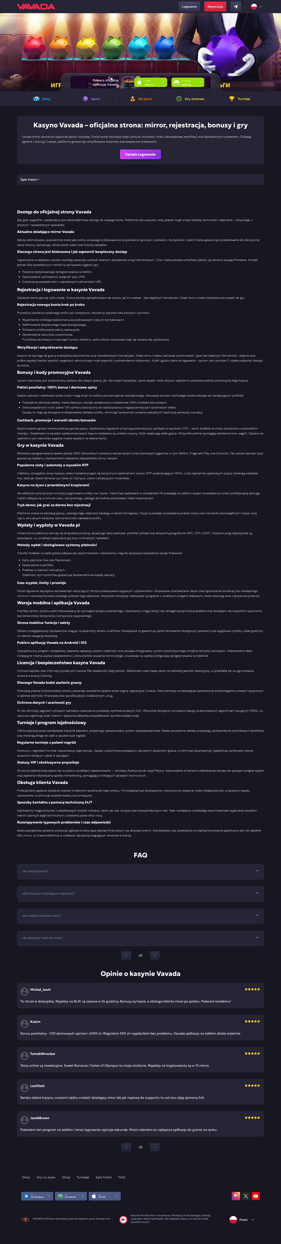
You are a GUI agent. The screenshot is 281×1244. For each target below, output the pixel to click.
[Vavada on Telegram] (235, 7)
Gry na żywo (46, 1177)
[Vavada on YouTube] (256, 1196)
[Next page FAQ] (155, 955)
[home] (36, 6)
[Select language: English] (257, 7)
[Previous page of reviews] (126, 1147)
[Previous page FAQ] (126, 955)
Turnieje (83, 1177)
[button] (276, 52)
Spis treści (104, 1177)
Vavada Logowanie (140, 154)
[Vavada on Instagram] (236, 1196)
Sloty (26, 1177)
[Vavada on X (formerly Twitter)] (246, 1196)
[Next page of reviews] (155, 1147)
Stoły (66, 1177)
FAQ (121, 1177)
